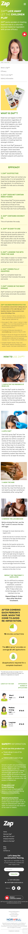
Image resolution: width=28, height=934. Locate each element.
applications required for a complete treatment (14, 664)
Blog (4, 847)
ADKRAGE (17, 931)
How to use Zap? (7, 75)
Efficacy (3, 71)
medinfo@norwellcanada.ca (14, 882)
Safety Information (7, 78)
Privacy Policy (14, 913)
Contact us (6, 850)
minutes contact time (14, 634)
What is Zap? (5, 68)
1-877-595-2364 (14, 880)
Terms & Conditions (14, 914)
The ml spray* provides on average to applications (14, 648)
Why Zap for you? (8, 836)
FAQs (4, 849)
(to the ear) (12, 697)
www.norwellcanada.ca (14, 911)
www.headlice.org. (6, 332)
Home (2, 62)
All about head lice (8, 839)
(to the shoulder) (12, 711)
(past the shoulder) (12, 724)
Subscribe (14, 874)
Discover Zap (7, 834)
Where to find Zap (9, 841)
